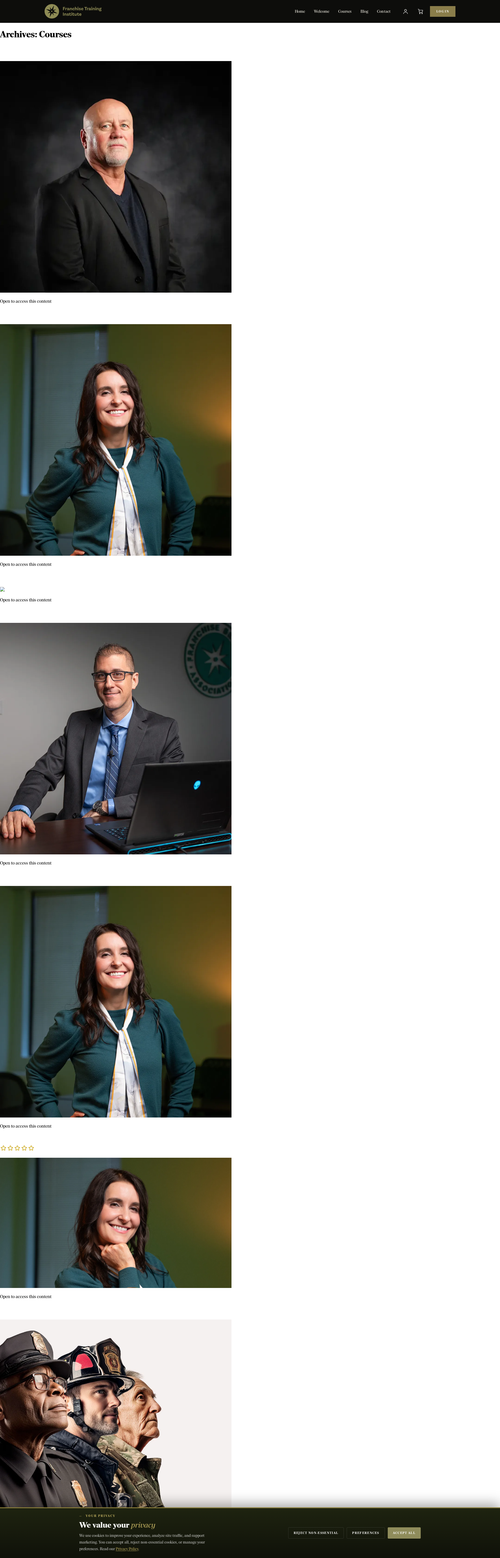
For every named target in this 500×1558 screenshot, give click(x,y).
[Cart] (420, 11)
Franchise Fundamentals (38, 612)
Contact (384, 11)
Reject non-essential (316, 1533)
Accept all (404, 1533)
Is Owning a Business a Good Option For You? (69, 1309)
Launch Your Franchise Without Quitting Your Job (76, 314)
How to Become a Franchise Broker (54, 1143)
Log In (442, 11)
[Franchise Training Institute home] (73, 11)
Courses (345, 11)
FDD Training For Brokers (40, 875)
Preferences (365, 1533)
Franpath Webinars (29, 577)
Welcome (322, 11)
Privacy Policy (127, 1548)
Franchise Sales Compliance (43, 51)
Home (300, 11)
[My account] (405, 11)
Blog (365, 11)
